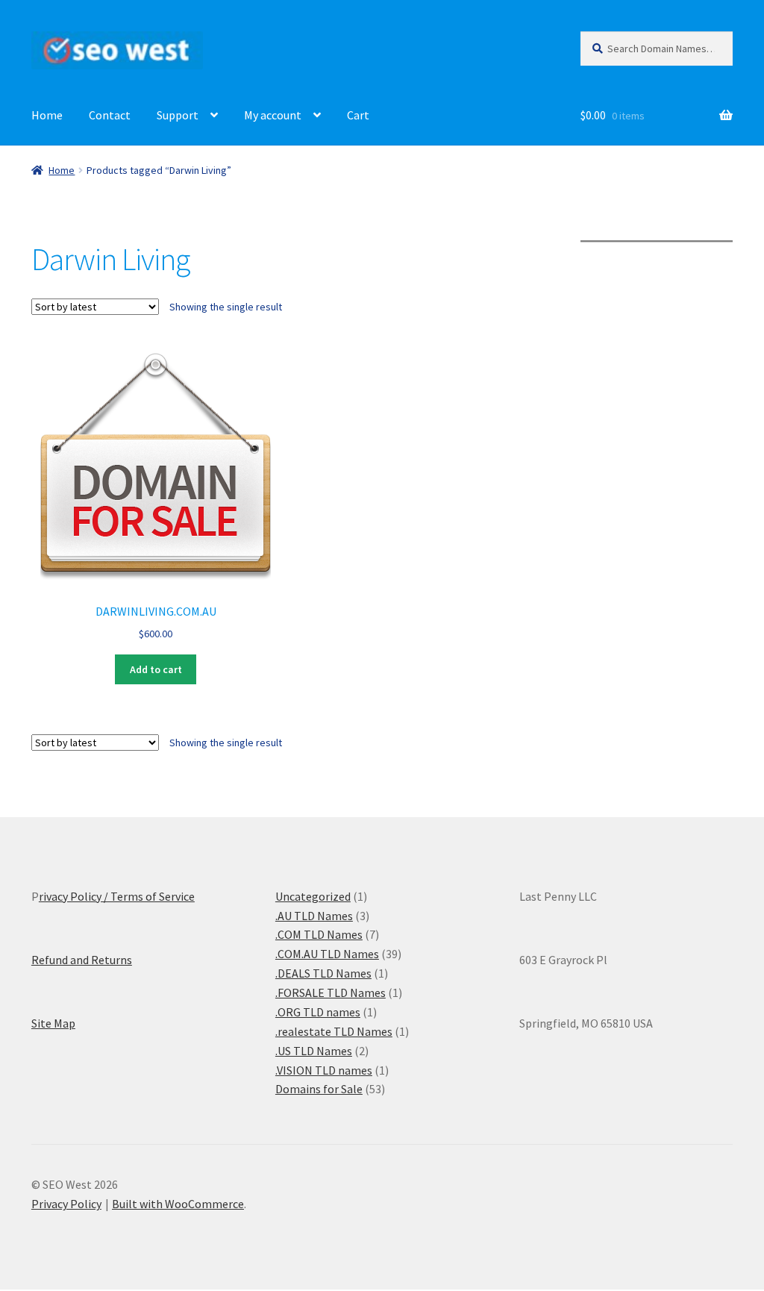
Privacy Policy (66, 1203)
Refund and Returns (81, 959)
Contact (110, 114)
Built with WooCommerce (178, 1203)
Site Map (53, 1023)
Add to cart (156, 669)
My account (272, 114)
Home (47, 114)
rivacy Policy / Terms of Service (117, 896)
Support (177, 114)
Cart (358, 114)
